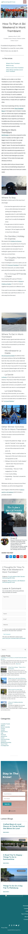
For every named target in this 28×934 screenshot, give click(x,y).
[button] (7, 556)
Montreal (19, 38)
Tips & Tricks (4, 744)
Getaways (14, 38)
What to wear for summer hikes (15, 689)
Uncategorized (5, 745)
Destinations (4, 731)
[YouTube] (16, 925)
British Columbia (5, 727)
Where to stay (10, 65)
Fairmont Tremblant (13, 265)
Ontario (3, 728)
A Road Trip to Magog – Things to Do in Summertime (13, 857)
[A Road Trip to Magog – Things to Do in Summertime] (4, 669)
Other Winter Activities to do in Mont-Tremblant (14, 70)
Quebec (23, 38)
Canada (26, 908)
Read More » (6, 832)
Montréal (25, 905)
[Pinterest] (14, 925)
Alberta (3, 725)
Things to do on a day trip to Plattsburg (16, 678)
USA (2, 733)
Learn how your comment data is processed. (14, 638)
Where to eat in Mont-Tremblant (14, 67)
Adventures (4, 736)
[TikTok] (18, 925)
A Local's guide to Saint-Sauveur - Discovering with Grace (14, 577)
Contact (26, 919)
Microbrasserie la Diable (8, 355)
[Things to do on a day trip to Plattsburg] (4, 680)
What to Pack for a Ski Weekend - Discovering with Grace (14, 581)
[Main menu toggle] (24, 2)
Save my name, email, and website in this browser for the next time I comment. (14, 629)
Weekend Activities (6, 742)
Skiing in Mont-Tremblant (13, 63)
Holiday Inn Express (16, 241)
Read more (18, 663)
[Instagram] (11, 925)
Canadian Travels (8, 38)
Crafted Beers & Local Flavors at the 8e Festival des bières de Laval (14, 826)
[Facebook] (9, 925)
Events (2, 737)
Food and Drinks (5, 739)
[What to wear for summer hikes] (4, 691)
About (26, 916)
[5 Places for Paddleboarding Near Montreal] (4, 704)
